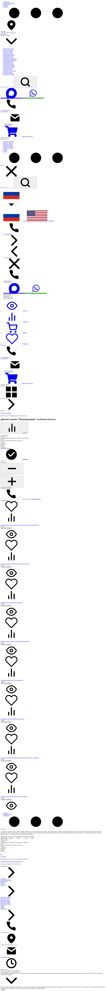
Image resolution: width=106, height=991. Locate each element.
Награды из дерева (5, 901)
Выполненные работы (6, 880)
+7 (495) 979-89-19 (5, 110)
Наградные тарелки (5, 902)
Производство (4, 881)
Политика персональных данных (9, 861)
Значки (2, 906)
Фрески (2, 907)
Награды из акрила (5, 900)
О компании (4, 878)
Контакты (3, 882)
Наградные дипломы (6, 413)
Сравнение (25, 432)
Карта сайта (20, 861)
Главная (2, 410)
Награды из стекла (5, 898)
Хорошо (3, 989)
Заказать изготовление (6, 488)
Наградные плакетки (6, 904)
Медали (2, 905)
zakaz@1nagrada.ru (8, 124)
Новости (3, 883)
